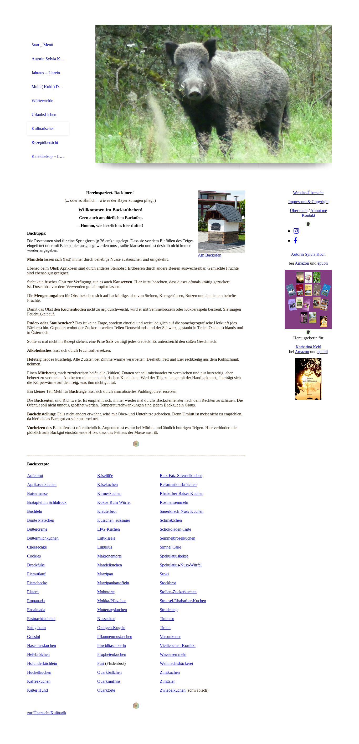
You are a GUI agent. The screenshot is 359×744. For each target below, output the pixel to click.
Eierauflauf (36, 574)
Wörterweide (42, 100)
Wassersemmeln (173, 654)
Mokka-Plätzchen (111, 601)
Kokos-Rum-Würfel (114, 502)
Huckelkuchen (39, 672)
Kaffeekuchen (38, 681)
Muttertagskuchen (112, 609)
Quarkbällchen (109, 672)
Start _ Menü (42, 45)
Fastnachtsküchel (41, 618)
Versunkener (170, 636)
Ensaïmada (36, 609)
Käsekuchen (107, 484)
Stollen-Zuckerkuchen (178, 592)
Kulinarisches (43, 128)
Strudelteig (169, 609)
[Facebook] (295, 240)
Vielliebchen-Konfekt (178, 645)
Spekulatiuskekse (174, 556)
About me (318, 210)
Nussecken (106, 618)
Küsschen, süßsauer (113, 520)
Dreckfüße (36, 565)
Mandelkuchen (109, 565)
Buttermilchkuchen (43, 538)
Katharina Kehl (308, 347)
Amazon (302, 263)
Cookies (34, 556)
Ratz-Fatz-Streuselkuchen (181, 475)
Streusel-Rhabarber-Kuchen (183, 601)
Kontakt (308, 215)
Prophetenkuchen (111, 654)
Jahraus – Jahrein (46, 73)
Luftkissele (106, 538)
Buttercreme (37, 529)
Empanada (36, 601)
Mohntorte (106, 592)
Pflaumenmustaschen (114, 636)
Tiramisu (167, 618)
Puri (100, 663)
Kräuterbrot (106, 511)
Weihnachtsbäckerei (176, 663)
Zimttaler (167, 681)
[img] (213, 94)
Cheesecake (37, 547)
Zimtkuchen (170, 672)
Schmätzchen (171, 520)
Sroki (164, 574)
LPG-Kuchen (108, 529)
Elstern (33, 592)
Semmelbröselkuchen (177, 538)
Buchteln (34, 511)
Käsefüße (105, 475)
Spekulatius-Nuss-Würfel (181, 565)
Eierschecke (37, 583)
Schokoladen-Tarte (175, 529)
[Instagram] (296, 231)
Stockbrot (168, 583)
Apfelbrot (35, 475)
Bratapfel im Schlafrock (46, 502)
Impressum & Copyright (308, 201)
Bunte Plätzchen (40, 520)
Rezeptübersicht (45, 142)
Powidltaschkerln (111, 645)
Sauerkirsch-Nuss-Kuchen (181, 511)
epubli (322, 263)
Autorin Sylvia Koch (48, 59)
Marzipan (105, 574)
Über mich (298, 210)
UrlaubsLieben (44, 114)
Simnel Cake (170, 547)
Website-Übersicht (308, 192)
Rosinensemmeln (174, 502)
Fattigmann (36, 627)
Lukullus (104, 547)
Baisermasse (37, 493)
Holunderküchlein (42, 663)
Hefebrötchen (38, 654)
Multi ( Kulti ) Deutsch (48, 86)
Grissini (33, 636)
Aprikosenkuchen (42, 484)
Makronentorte (109, 556)
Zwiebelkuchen (173, 690)
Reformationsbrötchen (178, 484)
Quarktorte (106, 690)
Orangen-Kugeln (111, 627)
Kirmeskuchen (109, 493)
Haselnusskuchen (41, 645)
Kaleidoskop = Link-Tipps (48, 156)
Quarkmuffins (108, 681)
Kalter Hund (37, 690)
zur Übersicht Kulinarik (46, 713)
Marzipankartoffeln (113, 583)
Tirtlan (165, 627)
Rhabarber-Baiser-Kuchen (181, 493)
